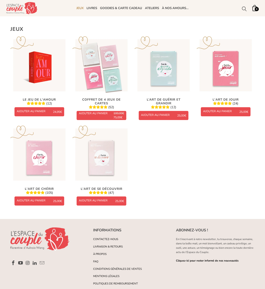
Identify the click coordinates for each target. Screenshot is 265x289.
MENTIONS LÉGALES (106, 276)
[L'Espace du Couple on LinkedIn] (35, 263)
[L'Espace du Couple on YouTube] (21, 263)
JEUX (80, 8)
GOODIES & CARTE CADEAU (121, 8)
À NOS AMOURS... (175, 8)
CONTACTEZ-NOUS (105, 239)
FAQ (95, 261)
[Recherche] (244, 9)
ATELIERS (152, 8)
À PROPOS (100, 254)
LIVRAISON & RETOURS (108, 247)
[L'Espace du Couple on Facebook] (13, 263)
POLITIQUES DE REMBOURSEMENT (115, 283)
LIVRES (92, 8)
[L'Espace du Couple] (22, 8)
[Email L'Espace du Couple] (42, 263)
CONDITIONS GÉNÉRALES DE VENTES (117, 269)
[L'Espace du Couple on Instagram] (28, 263)
